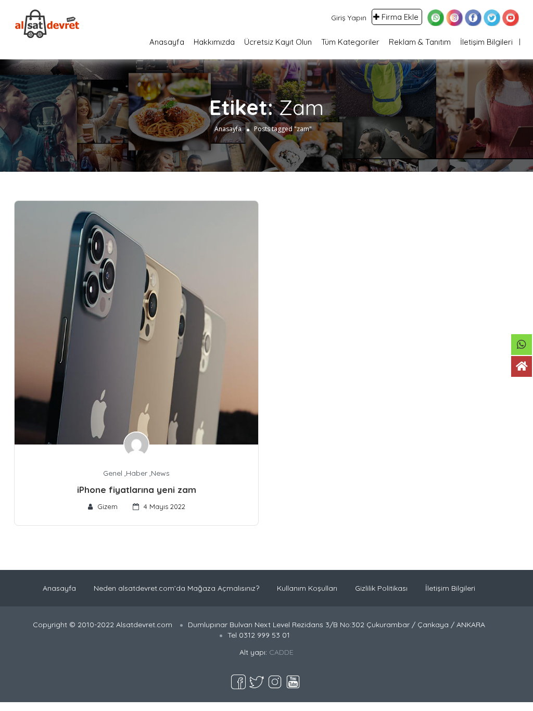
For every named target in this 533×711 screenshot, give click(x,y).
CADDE (281, 652)
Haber (136, 473)
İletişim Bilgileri (486, 42)
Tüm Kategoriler (350, 42)
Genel (112, 473)
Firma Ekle (400, 17)
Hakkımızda (214, 42)
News (160, 473)
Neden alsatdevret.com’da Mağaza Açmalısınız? (176, 588)
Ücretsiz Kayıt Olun (278, 42)
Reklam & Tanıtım (420, 42)
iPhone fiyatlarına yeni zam (136, 489)
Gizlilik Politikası (381, 588)
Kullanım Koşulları (307, 588)
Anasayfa (166, 42)
